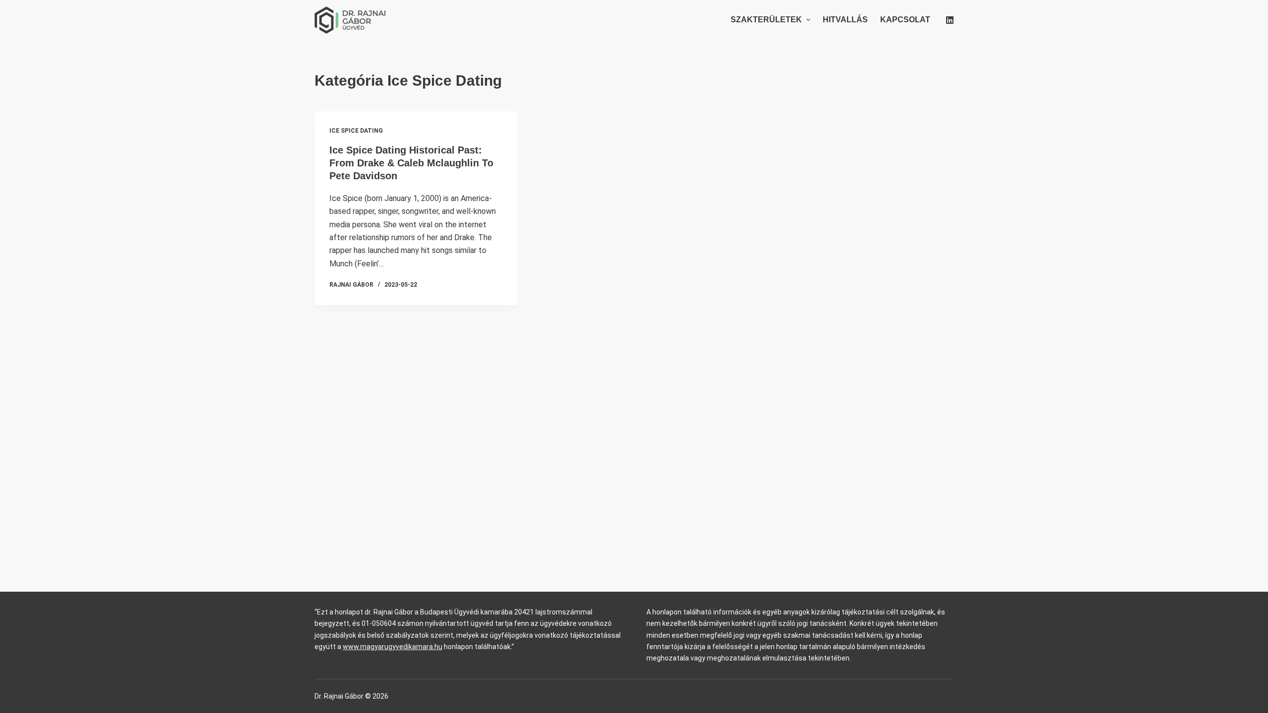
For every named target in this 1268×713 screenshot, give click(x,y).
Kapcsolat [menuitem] (905, 19)
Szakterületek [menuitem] (766, 19)
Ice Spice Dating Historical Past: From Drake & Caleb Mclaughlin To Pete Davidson (411, 163)
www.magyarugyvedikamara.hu (392, 647)
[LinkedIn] (949, 20)
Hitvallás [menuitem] (845, 19)
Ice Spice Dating (356, 130)
